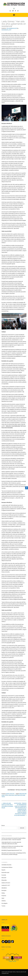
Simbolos (4, 900)
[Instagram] (17, 10)
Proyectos (4, 895)
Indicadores (4, 887)
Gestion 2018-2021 (10, 793)
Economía (4, 875)
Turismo (3, 905)
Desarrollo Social (5, 872)
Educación (4, 877)
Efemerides (4, 880)
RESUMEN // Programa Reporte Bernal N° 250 (12, 850)
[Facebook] (15, 10)
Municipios (4, 890)
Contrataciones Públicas (7, 867)
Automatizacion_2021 (6, 29)
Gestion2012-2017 (6, 885)
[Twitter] (12, 10)
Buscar (3, 825)
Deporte (3, 869)
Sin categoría (4, 903)
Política (3, 893)
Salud (3, 898)
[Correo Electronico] (10, 10)
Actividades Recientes (6, 864)
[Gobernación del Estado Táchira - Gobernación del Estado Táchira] (14, 4)
